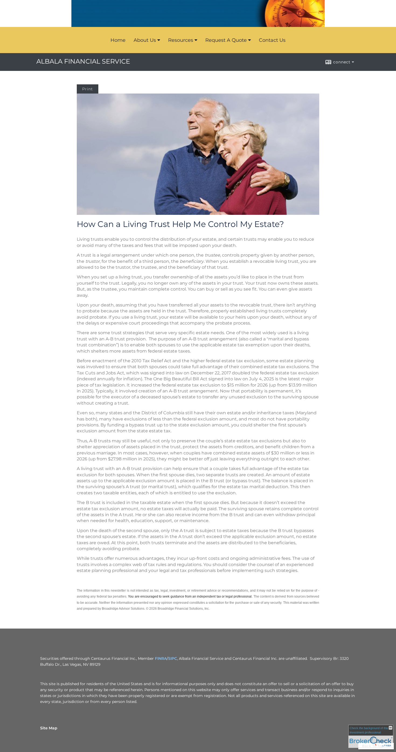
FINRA (161, 658)
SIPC (172, 658)
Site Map (48, 728)
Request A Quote (226, 40)
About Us (145, 40)
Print (87, 89)
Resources (180, 40)
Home (118, 40)
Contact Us (272, 40)
